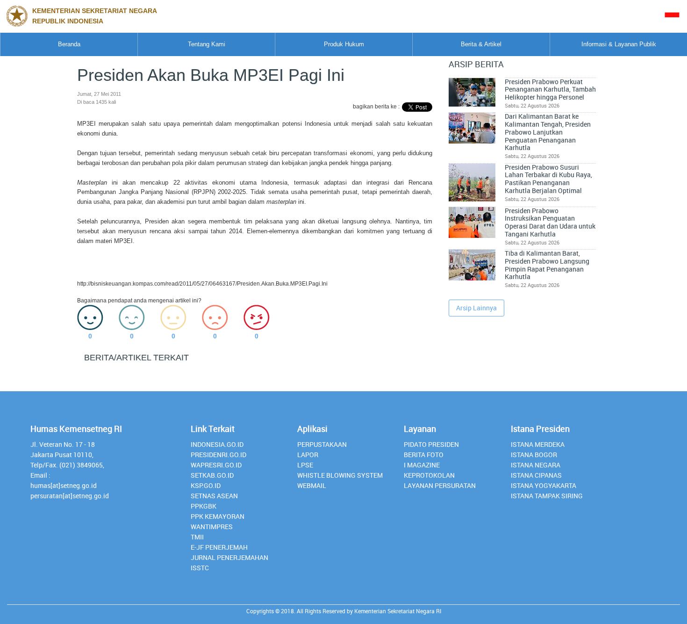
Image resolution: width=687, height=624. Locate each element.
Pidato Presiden (431, 444)
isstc (200, 567)
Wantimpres (212, 526)
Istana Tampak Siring (547, 495)
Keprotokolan (429, 475)
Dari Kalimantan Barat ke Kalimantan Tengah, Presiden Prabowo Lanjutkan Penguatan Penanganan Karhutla (548, 132)
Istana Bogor (534, 454)
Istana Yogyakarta (543, 485)
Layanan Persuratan (440, 485)
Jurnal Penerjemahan (229, 557)
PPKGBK (203, 506)
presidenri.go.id (218, 454)
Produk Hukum (344, 44)
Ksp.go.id (206, 485)
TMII (197, 536)
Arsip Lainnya (476, 307)
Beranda (69, 44)
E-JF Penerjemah (219, 547)
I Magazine (422, 464)
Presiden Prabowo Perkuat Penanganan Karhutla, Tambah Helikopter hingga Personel (550, 89)
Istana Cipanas (536, 475)
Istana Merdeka (538, 444)
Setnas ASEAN (214, 495)
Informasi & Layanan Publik (618, 44)
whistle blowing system (340, 475)
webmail (311, 485)
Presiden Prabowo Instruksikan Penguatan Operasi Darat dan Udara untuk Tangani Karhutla (550, 222)
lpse (305, 464)
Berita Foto (424, 454)
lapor (307, 454)
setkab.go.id (212, 475)
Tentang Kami (206, 44)
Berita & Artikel (481, 44)
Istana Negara (535, 464)
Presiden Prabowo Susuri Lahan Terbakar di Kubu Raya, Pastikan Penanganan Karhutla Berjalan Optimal (548, 179)
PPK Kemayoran (217, 516)
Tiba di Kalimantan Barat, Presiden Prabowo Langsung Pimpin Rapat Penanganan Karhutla (547, 265)
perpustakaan (322, 444)
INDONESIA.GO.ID (217, 444)
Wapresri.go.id (216, 464)
